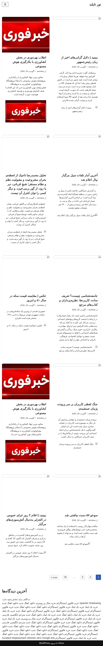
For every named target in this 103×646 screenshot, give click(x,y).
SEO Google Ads (45, 638)
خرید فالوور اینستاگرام (67, 603)
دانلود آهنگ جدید (39, 607)
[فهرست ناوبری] (5, 4)
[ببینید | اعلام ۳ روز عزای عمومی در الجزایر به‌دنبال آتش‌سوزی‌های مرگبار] (25, 492)
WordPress (44, 643)
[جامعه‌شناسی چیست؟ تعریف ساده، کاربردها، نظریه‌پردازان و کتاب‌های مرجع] (77, 273)
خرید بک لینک (91, 607)
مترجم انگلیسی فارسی (13, 614)
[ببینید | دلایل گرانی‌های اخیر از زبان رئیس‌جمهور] (77, 35)
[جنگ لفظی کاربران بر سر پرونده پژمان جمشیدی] (77, 381)
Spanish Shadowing (90, 603)
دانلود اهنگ (61, 611)
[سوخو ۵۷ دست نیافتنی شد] (77, 492)
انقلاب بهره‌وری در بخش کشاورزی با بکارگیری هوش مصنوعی (29, 62)
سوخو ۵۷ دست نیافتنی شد (81, 515)
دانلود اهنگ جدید (27, 603)
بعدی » (54, 577)
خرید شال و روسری (46, 603)
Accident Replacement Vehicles (19, 638)
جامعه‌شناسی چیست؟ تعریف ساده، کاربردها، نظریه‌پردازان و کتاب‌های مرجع (78, 300)
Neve (61, 643)
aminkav (92, 67)
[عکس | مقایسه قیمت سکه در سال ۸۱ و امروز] (25, 273)
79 (65, 577)
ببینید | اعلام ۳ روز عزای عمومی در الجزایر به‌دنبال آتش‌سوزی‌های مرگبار (26, 520)
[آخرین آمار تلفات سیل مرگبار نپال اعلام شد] (77, 153)
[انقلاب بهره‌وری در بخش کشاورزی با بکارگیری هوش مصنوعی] (25, 35)
